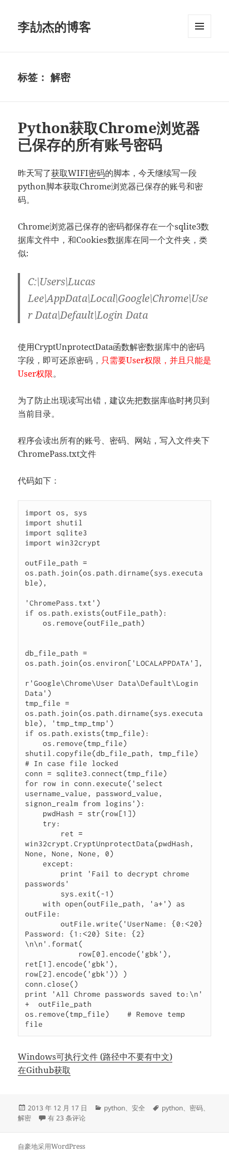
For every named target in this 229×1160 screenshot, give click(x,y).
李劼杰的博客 (54, 26)
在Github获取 (44, 1069)
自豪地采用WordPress (51, 1146)
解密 (24, 1118)
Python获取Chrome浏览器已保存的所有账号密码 (109, 136)
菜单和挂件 (200, 37)
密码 (196, 1108)
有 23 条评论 (67, 1118)
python (114, 1108)
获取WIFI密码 (78, 172)
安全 (138, 1108)
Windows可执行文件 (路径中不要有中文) (95, 1056)
